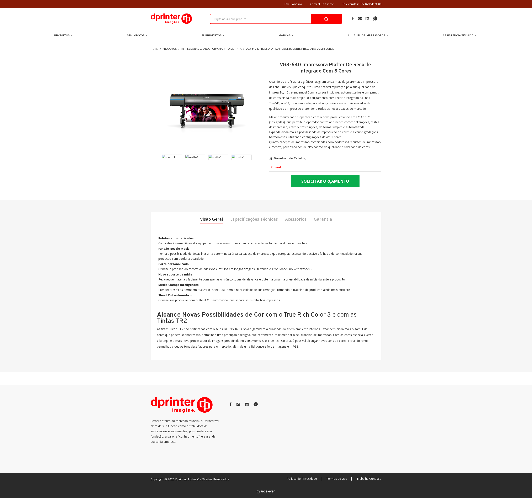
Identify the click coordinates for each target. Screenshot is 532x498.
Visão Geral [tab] (211, 219)
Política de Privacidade (302, 479)
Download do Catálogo (290, 158)
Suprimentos (212, 35)
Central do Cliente (322, 4)
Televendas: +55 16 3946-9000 (361, 4)
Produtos (62, 35)
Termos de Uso (336, 479)
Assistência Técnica (458, 35)
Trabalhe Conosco (369, 479)
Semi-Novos (136, 35)
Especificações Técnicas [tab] (254, 219)
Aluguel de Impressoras (367, 35)
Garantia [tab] (323, 219)
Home (154, 48)
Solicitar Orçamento (325, 181)
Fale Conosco (293, 4)
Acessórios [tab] (296, 219)
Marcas (285, 35)
